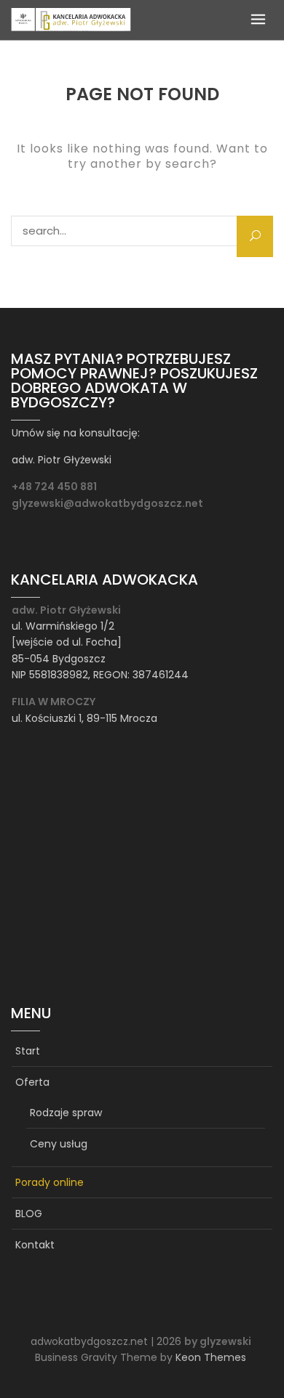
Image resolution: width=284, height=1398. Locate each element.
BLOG (28, 1213)
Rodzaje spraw (66, 1112)
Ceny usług (58, 1144)
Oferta (32, 1082)
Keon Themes (210, 1357)
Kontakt (35, 1245)
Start (27, 1051)
